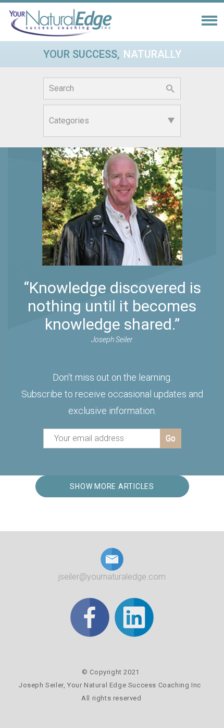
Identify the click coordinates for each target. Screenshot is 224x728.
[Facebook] (90, 617)
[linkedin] (134, 617)
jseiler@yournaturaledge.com (112, 577)
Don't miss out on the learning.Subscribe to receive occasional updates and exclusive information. (112, 394)
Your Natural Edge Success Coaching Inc (134, 685)
